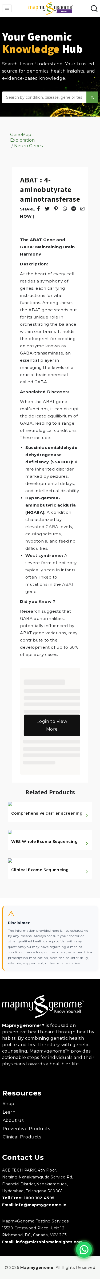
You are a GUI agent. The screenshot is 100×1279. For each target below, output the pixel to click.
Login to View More (52, 725)
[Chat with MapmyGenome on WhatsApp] (84, 1250)
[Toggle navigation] (7, 8)
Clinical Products (22, 1136)
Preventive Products (26, 1128)
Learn (9, 1112)
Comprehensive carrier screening (47, 813)
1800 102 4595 (39, 1198)
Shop (8, 1103)
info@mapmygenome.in (40, 1204)
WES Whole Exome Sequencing (44, 841)
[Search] (92, 97)
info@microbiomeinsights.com (49, 1242)
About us (13, 1120)
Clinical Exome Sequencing (40, 869)
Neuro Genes (28, 145)
